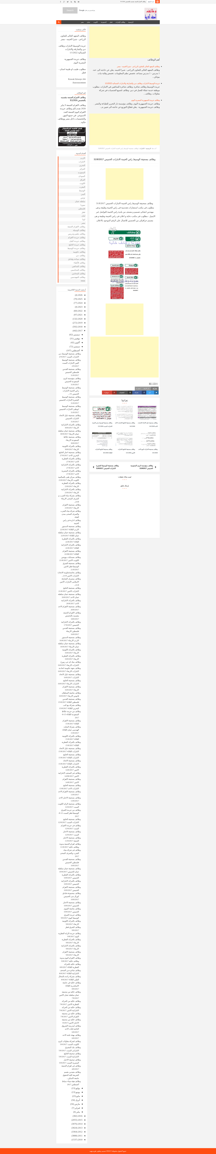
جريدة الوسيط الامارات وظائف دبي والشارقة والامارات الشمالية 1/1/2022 (132, 83)
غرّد (149, 392)
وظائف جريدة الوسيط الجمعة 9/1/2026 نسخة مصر (133, 1)
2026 (79, 295)
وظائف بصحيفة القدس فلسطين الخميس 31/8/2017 (72, 372)
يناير (78, 1112)
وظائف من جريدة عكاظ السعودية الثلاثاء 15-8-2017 (71, 714)
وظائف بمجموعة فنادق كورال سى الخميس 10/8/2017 (72, 896)
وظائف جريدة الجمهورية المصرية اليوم (145, 100)
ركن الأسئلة (146, 388)
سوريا (83, 205)
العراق (82, 180)
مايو (78, 1096)
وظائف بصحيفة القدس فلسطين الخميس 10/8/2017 (72, 862)
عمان (88, 22)
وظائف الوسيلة (79, 230)
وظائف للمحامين (78, 274)
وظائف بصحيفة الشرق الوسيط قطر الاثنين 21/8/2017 (72, 566)
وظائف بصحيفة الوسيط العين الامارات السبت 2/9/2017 (71, 363)
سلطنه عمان (80, 201)
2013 (79, 1128)
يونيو (77, 1092)
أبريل (77, 1100)
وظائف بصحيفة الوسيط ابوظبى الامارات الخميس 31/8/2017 (70, 409)
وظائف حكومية (79, 252)
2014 (79, 1124)
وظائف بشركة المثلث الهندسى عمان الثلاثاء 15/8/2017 (71, 730)
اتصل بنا (138, 388)
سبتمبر (76, 346)
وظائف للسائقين (78, 266)
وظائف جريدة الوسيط (76, 248)
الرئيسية (130, 22)
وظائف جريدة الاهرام (76, 237)
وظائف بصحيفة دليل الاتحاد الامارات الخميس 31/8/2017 (70, 418)
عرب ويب (93, 1151)
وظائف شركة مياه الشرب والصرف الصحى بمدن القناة (70, 514)
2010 (79, 1139)
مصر (82, 22)
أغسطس (75, 350)
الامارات (82, 162)
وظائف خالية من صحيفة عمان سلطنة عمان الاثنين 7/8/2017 (70, 995)
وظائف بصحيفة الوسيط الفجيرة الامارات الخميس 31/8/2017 (70, 400)
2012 (79, 1132)
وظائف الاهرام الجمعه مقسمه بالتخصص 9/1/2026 (73, 99)
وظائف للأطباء (79, 263)
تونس (83, 198)
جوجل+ (106, 392)
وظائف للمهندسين (78, 277)
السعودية (104, 22)
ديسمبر (76, 334)
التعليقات (125, 392)
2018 (79, 327)
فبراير (77, 1108)
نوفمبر (77, 338)
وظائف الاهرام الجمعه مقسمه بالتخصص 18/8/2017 (72, 616)
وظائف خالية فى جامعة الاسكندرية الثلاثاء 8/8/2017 (72, 986)
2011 (79, 1135)
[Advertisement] (124, 42)
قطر (111, 22)
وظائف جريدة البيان (77, 241)
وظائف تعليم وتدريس (76, 234)
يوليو (77, 1088)
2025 (79, 299)
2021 (79, 315)
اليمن (83, 194)
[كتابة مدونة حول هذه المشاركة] (154, 384)
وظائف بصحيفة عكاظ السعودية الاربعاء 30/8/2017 (72, 440)
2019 (79, 323)
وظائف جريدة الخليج (77, 245)
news (83, 281)
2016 (79, 1116)
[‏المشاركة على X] (152, 384)
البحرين (82, 165)
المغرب (82, 187)
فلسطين (81, 209)
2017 (79, 330)
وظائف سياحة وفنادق (76, 259)
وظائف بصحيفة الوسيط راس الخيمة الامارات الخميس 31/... (71, 391)
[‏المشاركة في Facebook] (150, 384)
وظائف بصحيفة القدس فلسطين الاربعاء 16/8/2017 (72, 631)
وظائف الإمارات (120, 22)
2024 (79, 303)
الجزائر (82, 169)
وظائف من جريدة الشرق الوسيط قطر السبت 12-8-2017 (69, 813)
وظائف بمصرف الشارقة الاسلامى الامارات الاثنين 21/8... (70, 582)
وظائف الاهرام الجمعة (76, 227)
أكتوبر (77, 342)
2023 (79, 307)
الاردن (82, 158)
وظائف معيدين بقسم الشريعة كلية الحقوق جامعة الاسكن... (72, 1075)
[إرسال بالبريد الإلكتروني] (156, 384)
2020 (79, 319)
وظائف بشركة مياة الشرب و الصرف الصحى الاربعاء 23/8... (69, 499)
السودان (82, 176)
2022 (79, 311)
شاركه (136, 392)
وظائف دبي (80, 255)
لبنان (83, 216)
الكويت (95, 22)
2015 (79, 1120)
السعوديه (81, 172)
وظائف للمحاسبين (78, 270)
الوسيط (82, 191)
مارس (77, 1104)
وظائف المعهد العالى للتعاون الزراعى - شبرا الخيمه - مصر (138, 66)
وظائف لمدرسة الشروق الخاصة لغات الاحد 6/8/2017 (71, 1029)
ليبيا (83, 219)
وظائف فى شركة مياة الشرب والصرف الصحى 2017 (70, 853)
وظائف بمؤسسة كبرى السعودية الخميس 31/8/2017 (72, 381)
